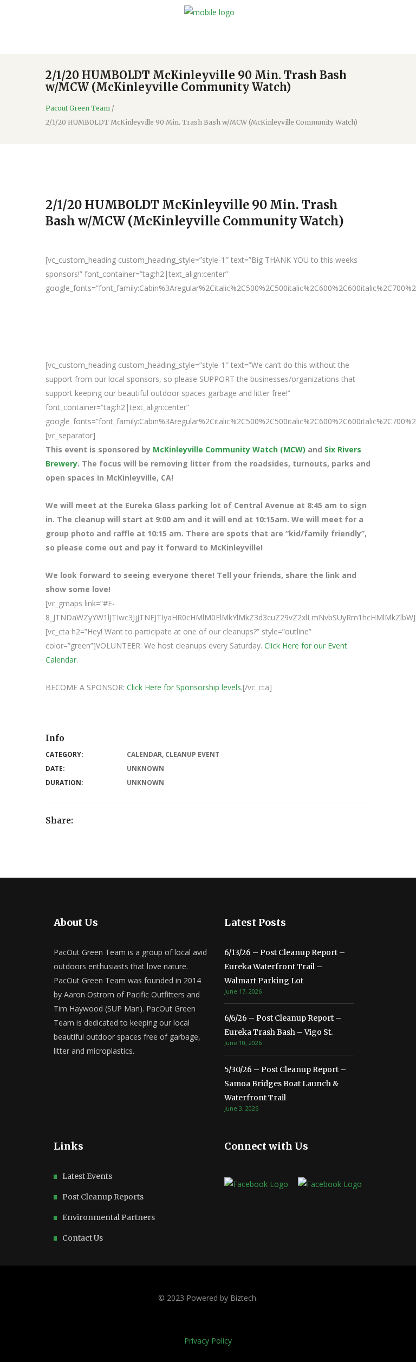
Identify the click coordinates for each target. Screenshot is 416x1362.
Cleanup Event (192, 754)
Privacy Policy (208, 1340)
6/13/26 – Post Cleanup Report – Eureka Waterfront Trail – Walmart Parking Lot (284, 966)
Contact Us (82, 1238)
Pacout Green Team (78, 108)
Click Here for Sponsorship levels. (185, 687)
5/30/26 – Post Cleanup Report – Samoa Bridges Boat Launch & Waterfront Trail (285, 1083)
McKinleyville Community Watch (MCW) (229, 449)
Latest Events (87, 1176)
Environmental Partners (108, 1217)
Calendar (144, 754)
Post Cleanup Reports (103, 1197)
